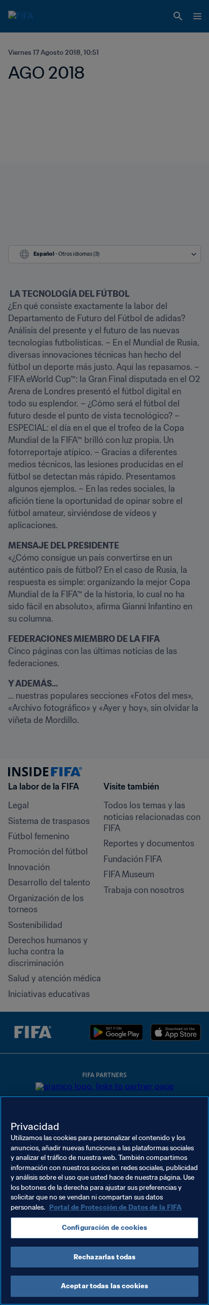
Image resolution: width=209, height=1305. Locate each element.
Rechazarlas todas (104, 1257)
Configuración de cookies (104, 1227)
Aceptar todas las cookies (104, 1286)
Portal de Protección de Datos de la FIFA (115, 1207)
